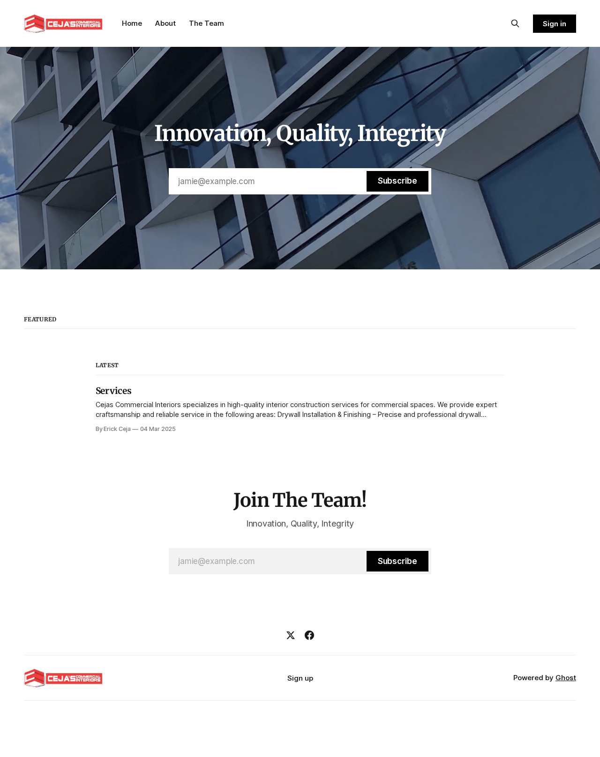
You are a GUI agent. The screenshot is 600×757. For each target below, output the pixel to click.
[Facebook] (309, 635)
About (165, 23)
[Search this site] (515, 23)
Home (132, 23)
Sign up (300, 678)
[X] (290, 635)
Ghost (565, 677)
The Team (206, 23)
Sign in (554, 23)
